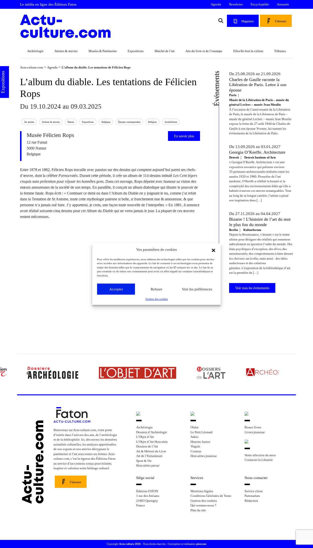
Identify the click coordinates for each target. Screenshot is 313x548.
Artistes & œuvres (66, 51)
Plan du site (198, 510)
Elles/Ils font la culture (248, 51)
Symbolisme (171, 122)
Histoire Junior (200, 442)
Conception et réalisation (187, 543)
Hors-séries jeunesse (203, 456)
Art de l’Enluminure (149, 456)
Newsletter (236, 4)
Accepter (116, 289)
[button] (213, 249)
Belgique (105, 122)
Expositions (136, 51)
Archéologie (35, 51)
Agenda (216, 4)
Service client (254, 491)
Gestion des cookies (156, 298)
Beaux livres (253, 427)
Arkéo (194, 437)
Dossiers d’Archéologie (151, 432)
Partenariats (252, 496)
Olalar (194, 427)
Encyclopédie (260, 4)
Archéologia (144, 427)
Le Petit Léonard (201, 432)
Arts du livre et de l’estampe (203, 51)
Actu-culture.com (31, 67)
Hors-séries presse (147, 465)
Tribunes (280, 51)
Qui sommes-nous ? (203, 505)
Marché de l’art (165, 51)
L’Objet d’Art (145, 437)
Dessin (70, 122)
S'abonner (280, 21)
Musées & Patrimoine (103, 51)
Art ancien (29, 122)
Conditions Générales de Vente (210, 496)
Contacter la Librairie (259, 460)
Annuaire (283, 4)
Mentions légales (201, 491)
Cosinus (195, 451)
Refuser (156, 289)
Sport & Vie (144, 461)
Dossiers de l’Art (147, 446)
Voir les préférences (197, 289)
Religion (152, 122)
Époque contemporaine (129, 122)
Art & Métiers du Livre (151, 451)
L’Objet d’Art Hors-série (152, 442)
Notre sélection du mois (260, 455)
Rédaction (251, 500)
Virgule (195, 446)
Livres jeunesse (255, 432)
